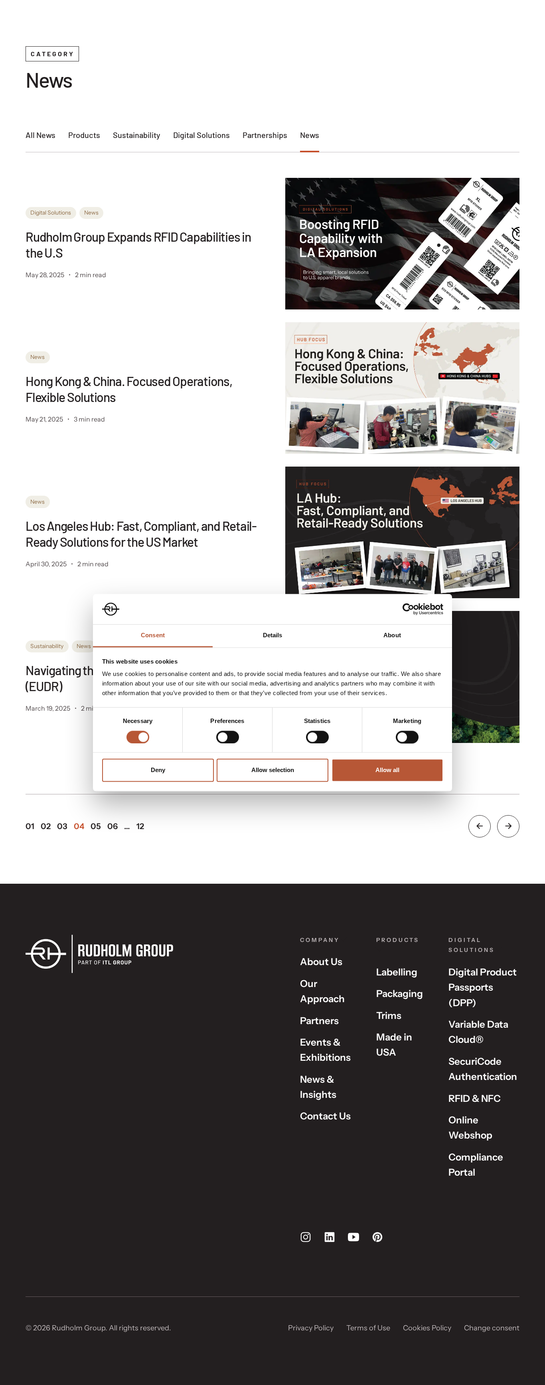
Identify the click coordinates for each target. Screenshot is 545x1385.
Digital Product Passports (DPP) (482, 987)
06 (112, 826)
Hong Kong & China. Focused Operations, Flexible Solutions (129, 388)
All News (40, 135)
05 (96, 826)
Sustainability (136, 135)
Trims (388, 1015)
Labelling (396, 972)
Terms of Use (368, 1328)
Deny (158, 770)
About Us (321, 961)
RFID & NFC (474, 1098)
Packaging (399, 993)
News (309, 135)
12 (140, 826)
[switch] (227, 737)
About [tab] (392, 635)
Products (84, 135)
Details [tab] (272, 635)
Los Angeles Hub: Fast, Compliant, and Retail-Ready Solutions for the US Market (141, 533)
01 (30, 826)
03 (62, 826)
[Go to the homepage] (150, 954)
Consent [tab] (153, 635)
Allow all (387, 770)
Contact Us (325, 1116)
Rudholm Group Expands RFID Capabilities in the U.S (138, 244)
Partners (319, 1020)
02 (46, 826)
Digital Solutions (201, 135)
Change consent (491, 1328)
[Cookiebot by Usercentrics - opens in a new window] (408, 609)
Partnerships (265, 135)
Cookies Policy (427, 1328)
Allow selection (272, 770)
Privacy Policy (311, 1328)
